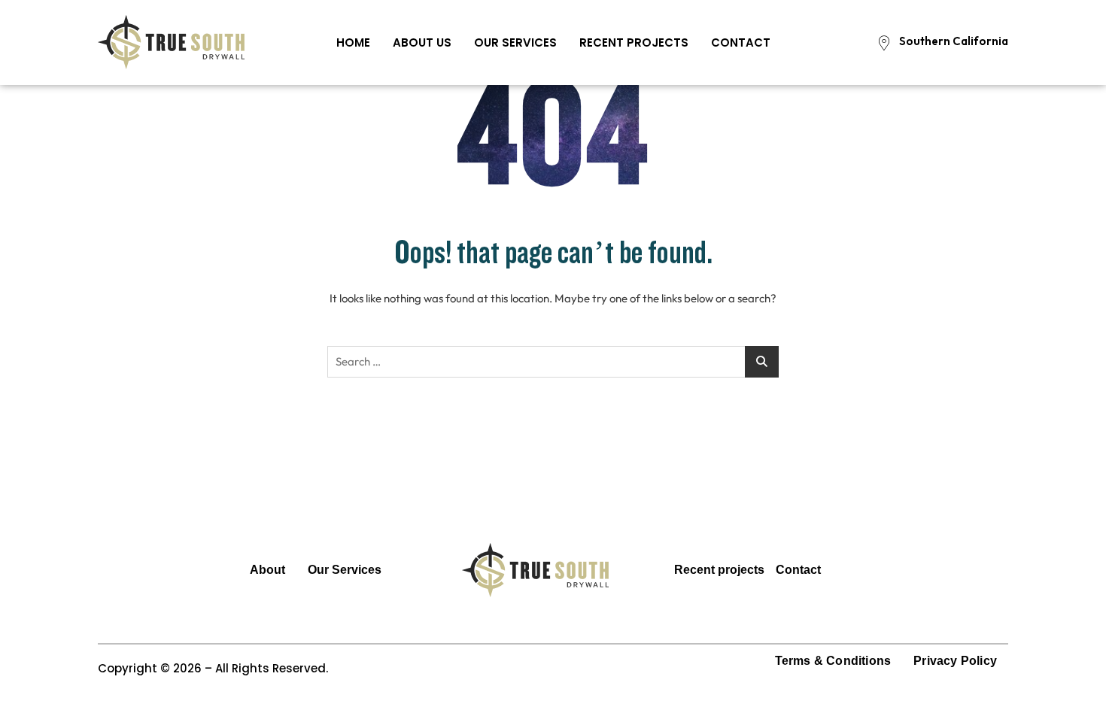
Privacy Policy (955, 660)
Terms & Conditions (833, 660)
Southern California (953, 41)
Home (353, 42)
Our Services (515, 42)
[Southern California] (884, 43)
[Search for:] (553, 362)
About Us (422, 42)
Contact (740, 42)
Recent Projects (633, 42)
